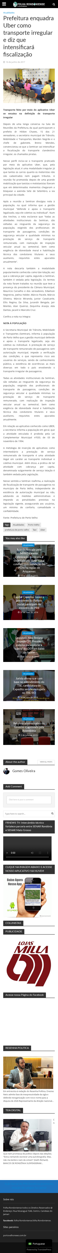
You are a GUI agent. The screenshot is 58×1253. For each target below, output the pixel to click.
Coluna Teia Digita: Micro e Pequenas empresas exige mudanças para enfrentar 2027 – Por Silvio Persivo (54, 1121)
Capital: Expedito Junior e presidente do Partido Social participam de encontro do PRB (29, 602)
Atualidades (9, 12)
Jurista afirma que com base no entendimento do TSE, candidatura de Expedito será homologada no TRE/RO (29, 685)
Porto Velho (33, 524)
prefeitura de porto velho (17, 529)
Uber (42, 529)
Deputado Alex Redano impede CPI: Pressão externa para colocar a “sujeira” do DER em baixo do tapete (29, 645)
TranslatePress (44, 1249)
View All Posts (46, 762)
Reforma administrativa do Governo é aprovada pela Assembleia (29, 727)
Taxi (34, 529)
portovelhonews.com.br (14, 1235)
